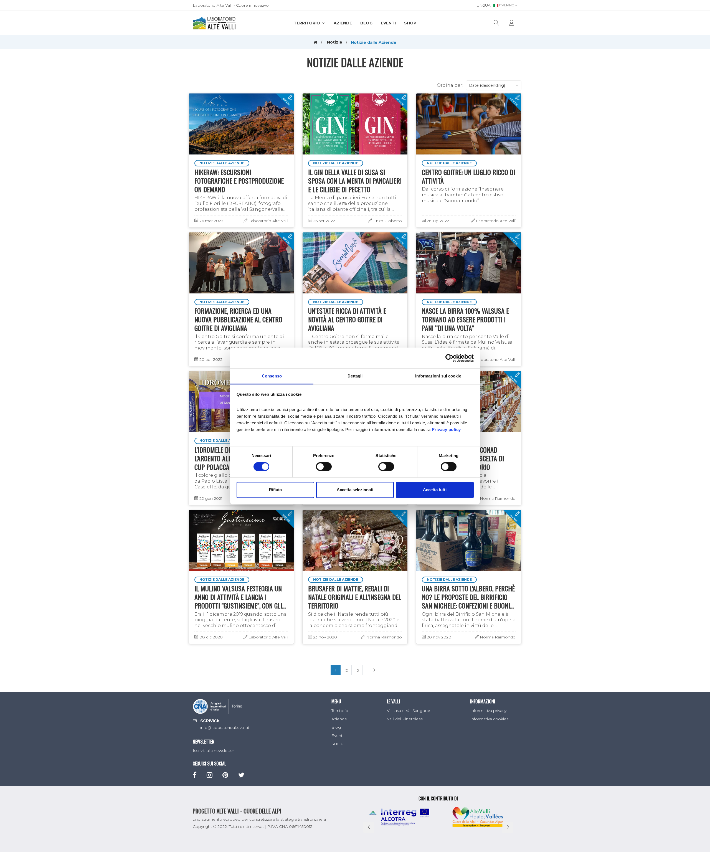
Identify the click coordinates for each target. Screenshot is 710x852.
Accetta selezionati (355, 489)
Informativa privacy (488, 710)
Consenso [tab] (272, 376)
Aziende (343, 23)
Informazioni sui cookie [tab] (438, 376)
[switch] (324, 466)
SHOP (410, 23)
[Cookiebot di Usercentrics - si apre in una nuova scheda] (449, 358)
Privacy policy (446, 429)
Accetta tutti (435, 489)
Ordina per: (450, 85)
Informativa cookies (489, 719)
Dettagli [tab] (355, 376)
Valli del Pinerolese (405, 719)
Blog (366, 23)
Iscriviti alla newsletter (213, 750)
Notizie (334, 42)
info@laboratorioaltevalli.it (224, 727)
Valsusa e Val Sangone (408, 710)
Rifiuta (275, 489)
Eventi (388, 23)
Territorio (307, 23)
